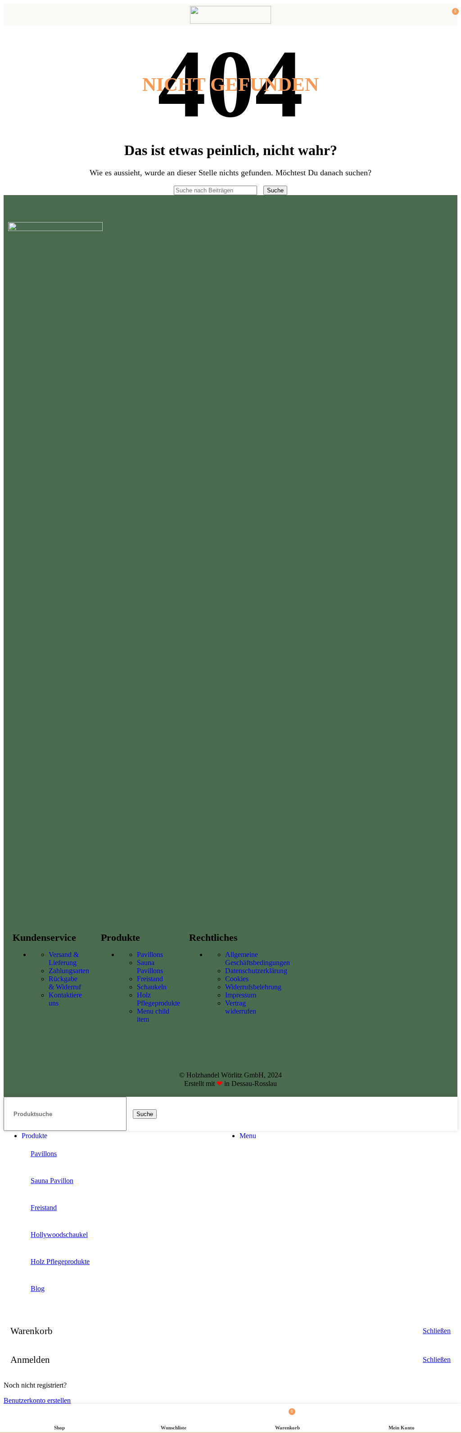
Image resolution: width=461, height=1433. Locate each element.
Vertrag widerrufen (240, 1007)
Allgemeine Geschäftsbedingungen (257, 958)
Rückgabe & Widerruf (65, 983)
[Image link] (55, 228)
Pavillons (150, 954)
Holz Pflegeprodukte (158, 999)
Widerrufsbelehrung (253, 987)
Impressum (240, 995)
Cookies (237, 979)
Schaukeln (152, 987)
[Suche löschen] (261, 190)
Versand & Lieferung (64, 958)
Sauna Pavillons (150, 967)
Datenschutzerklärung (256, 971)
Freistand (150, 979)
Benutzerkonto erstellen (37, 1400)
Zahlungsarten (69, 971)
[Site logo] (230, 21)
